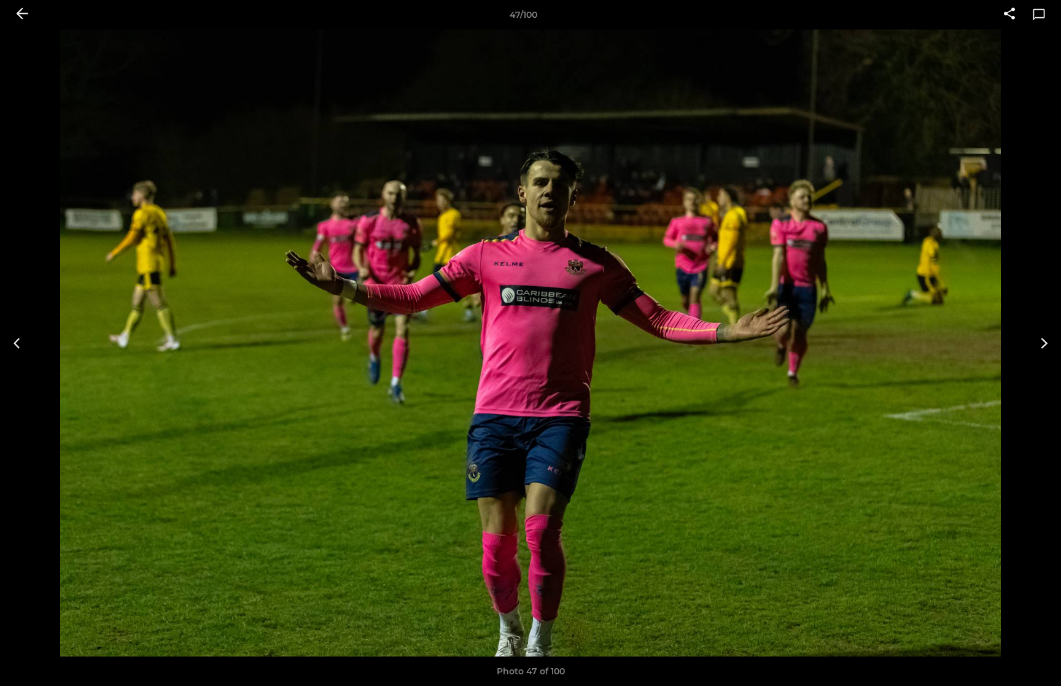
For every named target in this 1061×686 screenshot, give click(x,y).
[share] (1009, 14)
